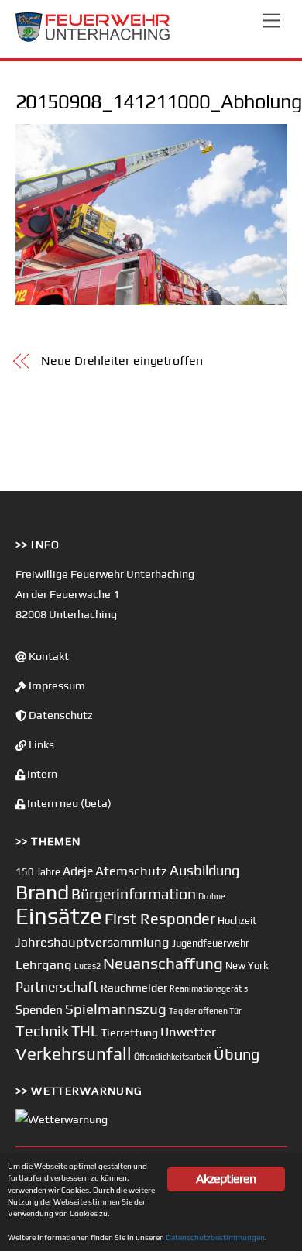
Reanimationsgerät (206, 988)
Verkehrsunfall (73, 1053)
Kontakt (47, 656)
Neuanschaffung (163, 963)
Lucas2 (87, 966)
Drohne (211, 896)
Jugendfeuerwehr (210, 943)
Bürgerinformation (133, 893)
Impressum (55, 685)
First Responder (160, 918)
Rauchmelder (134, 987)
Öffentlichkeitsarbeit (172, 1056)
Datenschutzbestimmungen (215, 1237)
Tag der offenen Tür (205, 1011)
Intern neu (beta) (68, 803)
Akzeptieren (226, 1178)
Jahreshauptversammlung (92, 942)
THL (84, 1031)
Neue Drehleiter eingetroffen (122, 360)
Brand (42, 892)
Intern (41, 774)
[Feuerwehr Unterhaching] (92, 38)
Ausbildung (204, 870)
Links (40, 744)
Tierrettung (129, 1032)
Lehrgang (43, 964)
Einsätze (58, 916)
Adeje (78, 871)
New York (247, 965)
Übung (236, 1054)
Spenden (39, 1009)
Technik (42, 1031)
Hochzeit (237, 920)
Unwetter (188, 1032)
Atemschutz (131, 870)
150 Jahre (37, 872)
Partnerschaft (56, 987)
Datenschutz (59, 715)
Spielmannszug (115, 1008)
